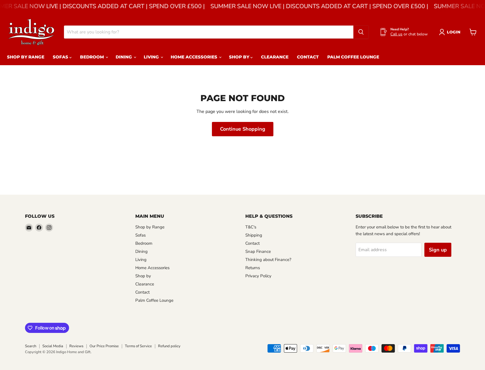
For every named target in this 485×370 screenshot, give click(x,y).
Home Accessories (194, 57)
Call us (396, 34)
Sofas (61, 57)
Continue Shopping (242, 129)
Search (30, 346)
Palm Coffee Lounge (353, 57)
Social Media (52, 346)
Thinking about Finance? (268, 259)
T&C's (250, 227)
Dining (124, 57)
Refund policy (169, 346)
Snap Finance (258, 251)
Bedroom (92, 57)
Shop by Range (25, 57)
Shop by (239, 57)
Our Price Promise (104, 346)
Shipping (253, 235)
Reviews (76, 346)
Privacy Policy (258, 276)
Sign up (438, 249)
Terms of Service (138, 346)
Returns (252, 268)
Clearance (275, 57)
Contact (308, 57)
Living (152, 57)
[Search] (361, 32)
